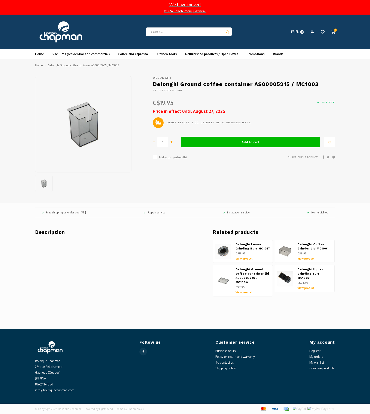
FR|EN (295, 31)
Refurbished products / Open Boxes (211, 54)
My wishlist (316, 362)
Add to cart (250, 142)
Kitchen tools (167, 54)
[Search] (227, 31)
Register (315, 351)
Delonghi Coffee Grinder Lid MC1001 (312, 246)
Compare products (321, 368)
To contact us (224, 362)
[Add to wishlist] (329, 142)
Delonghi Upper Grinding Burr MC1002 (310, 274)
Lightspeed (106, 409)
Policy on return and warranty (235, 356)
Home (39, 54)
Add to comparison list (173, 157)
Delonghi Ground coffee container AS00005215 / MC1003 (83, 65)
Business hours (225, 351)
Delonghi (162, 77)
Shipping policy (225, 368)
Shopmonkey (136, 409)
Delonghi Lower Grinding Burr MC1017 (253, 246)
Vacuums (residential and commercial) (81, 54)
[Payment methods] (263, 408)
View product (244, 258)
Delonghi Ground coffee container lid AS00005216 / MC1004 (252, 276)
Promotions (255, 54)
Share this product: (303, 157)
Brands (278, 54)
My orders (316, 356)
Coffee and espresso (133, 54)
